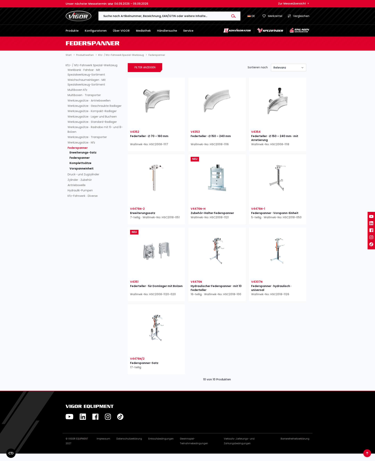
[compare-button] (170, 123)
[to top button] (367, 453)
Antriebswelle (77, 185)
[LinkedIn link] (371, 223)
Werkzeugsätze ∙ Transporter (87, 137)
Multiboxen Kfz (77, 90)
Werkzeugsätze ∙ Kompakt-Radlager (92, 111)
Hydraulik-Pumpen (80, 190)
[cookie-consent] (11, 453)
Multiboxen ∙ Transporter (84, 95)
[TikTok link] (371, 244)
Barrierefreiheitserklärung (295, 438)
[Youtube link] (371, 216)
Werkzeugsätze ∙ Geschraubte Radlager (94, 106)
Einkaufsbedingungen (161, 438)
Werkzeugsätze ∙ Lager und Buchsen (92, 117)
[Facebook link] (371, 230)
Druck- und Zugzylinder (83, 174)
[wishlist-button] (143, 123)
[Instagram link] (371, 237)
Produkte (72, 31)
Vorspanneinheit (82, 168)
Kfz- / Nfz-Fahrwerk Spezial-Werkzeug (91, 65)
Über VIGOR (121, 31)
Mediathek (143, 31)
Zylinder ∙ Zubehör (80, 180)
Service (188, 31)
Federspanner (78, 148)
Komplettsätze (80, 163)
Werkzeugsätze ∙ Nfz (81, 142)
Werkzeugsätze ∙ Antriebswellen (89, 101)
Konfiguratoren (96, 31)
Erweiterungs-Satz (83, 152)
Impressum (103, 438)
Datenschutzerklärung (129, 438)
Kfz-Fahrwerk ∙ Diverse (83, 196)
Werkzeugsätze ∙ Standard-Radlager (92, 122)
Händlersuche (167, 31)
